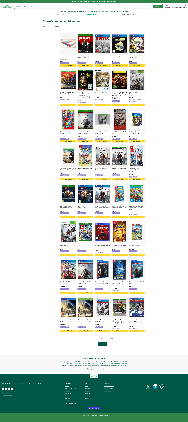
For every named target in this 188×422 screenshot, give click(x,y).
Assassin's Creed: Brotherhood (133, 93)
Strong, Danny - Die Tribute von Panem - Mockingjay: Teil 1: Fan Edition (119, 94)
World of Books (87, 415)
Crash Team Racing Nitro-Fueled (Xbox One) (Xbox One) (136, 208)
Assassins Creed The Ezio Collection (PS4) (84, 282)
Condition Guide (88, 395)
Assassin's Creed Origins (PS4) (67, 320)
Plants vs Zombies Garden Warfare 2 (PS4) (136, 56)
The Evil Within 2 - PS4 (101, 56)
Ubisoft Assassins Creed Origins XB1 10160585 (84, 320)
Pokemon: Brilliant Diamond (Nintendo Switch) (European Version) (120, 283)
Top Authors (67, 390)
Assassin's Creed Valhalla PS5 (102, 169)
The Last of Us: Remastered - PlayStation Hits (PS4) (102, 282)
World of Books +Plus (69, 400)
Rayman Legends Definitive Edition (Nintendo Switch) (119, 244)
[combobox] (88, 6)
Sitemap (86, 400)
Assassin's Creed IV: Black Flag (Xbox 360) (67, 244)
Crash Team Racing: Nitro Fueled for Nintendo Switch (119, 207)
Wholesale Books (68, 393)
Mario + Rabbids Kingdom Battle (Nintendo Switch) (84, 169)
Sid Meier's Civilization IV (102, 92)
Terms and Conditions (103, 415)
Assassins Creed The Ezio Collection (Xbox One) (84, 132)
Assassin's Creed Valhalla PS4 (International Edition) (102, 207)
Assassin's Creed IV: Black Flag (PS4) (102, 320)
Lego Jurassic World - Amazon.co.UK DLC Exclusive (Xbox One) (118, 321)
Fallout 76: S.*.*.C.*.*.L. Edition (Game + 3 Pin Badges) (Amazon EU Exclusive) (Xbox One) (83, 95)
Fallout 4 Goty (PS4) (117, 56)
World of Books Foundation (70, 388)
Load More (102, 343)
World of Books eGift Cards (70, 403)
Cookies (86, 398)
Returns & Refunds (88, 388)
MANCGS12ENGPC (65, 56)
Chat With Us (87, 393)
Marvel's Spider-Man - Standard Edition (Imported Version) (102, 245)
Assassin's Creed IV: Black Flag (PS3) (119, 132)
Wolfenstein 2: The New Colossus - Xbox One (84, 56)
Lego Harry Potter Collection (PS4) (82, 207)
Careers (66, 395)
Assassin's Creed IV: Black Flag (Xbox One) (102, 132)
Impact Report (68, 398)
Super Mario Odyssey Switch (66, 132)
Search (157, 6)
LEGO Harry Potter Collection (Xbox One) (66, 207)
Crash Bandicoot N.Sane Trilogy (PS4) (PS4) (136, 132)
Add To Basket (68, 65)
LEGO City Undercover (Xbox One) (83, 244)
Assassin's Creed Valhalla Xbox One (119, 169)
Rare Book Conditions (108, 388)
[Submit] (16, 6)
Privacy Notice (94, 415)
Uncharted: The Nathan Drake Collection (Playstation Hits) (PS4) (135, 321)
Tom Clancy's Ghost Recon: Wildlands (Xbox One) (68, 169)
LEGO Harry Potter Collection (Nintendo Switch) (135, 170)
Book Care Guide (107, 390)
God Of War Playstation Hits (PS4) (137, 282)
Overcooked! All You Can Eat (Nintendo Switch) (137, 244)
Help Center (87, 390)
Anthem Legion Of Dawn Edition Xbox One (67, 93)
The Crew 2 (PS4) (65, 282)
